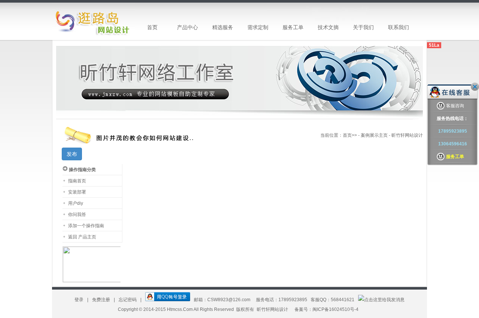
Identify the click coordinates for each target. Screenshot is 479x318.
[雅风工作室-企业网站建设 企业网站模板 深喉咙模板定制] (93, 21)
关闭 (475, 87)
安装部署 (77, 192)
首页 (347, 135)
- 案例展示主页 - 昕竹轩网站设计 (390, 135)
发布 (72, 154)
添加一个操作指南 (86, 225)
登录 (79, 299)
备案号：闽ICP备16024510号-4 (327, 309)
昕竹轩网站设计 (272, 309)
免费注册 (101, 299)
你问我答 (77, 214)
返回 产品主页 (82, 237)
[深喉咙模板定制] (239, 117)
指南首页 (77, 180)
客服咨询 (455, 105)
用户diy (75, 203)
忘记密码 (128, 299)
